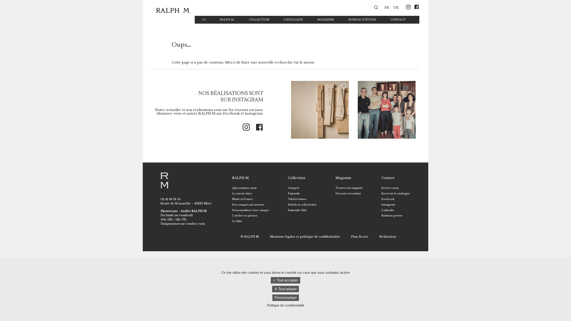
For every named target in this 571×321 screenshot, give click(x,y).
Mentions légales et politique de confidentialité (305, 236)
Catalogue (293, 19)
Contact (398, 19)
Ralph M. (227, 19)
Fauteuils (294, 193)
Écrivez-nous (390, 187)
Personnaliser (286, 298)
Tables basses (297, 199)
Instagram (388, 204)
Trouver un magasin (348, 187)
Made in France (242, 199)
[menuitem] (386, 7)
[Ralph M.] (173, 10)
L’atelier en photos (244, 215)
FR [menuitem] (387, 8)
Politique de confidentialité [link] (285, 305)
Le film (237, 221)
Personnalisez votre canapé (250, 210)
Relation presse (391, 215)
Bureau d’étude (362, 19)
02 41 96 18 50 (171, 199)
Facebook (388, 199)
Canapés (293, 187)
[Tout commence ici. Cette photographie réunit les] (387, 110)
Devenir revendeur (348, 193)
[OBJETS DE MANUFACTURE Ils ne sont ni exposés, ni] (320, 110)
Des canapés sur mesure (248, 204)
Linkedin (387, 210)
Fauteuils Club (297, 210)
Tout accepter (287, 280)
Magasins (325, 19)
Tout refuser (287, 289)
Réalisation (387, 236)
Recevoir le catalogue (395, 193)
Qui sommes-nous (244, 187)
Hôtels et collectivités (302, 204)
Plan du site (359, 236)
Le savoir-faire (242, 193)
